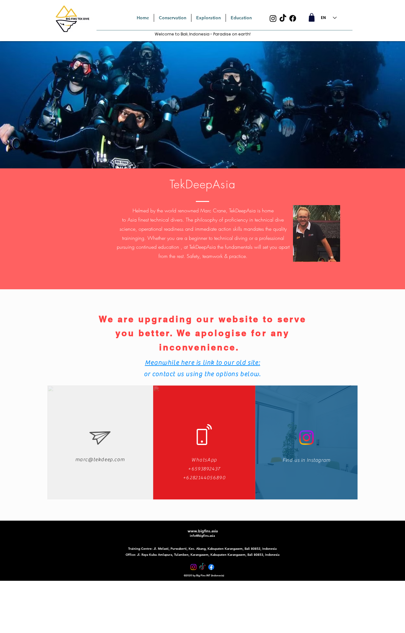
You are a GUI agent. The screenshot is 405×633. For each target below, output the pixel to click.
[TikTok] (282, 18)
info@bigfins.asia (202, 536)
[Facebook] (292, 18)
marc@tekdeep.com (100, 459)
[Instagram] (273, 18)
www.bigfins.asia (203, 530)
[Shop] (311, 17)
